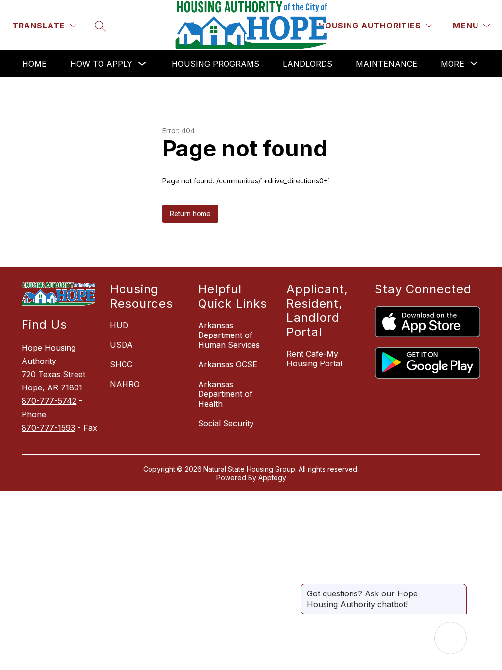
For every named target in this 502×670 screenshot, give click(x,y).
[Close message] (459, 588)
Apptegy (272, 477)
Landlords (307, 64)
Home (34, 64)
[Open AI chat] (450, 638)
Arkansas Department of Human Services (229, 335)
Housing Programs (215, 64)
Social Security (226, 423)
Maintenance (386, 64)
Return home (190, 213)
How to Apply (101, 64)
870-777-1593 (48, 428)
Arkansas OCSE (227, 364)
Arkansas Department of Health (225, 394)
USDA (121, 345)
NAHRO (125, 384)
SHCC (121, 364)
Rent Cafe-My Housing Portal (314, 358)
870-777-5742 (49, 401)
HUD (119, 325)
